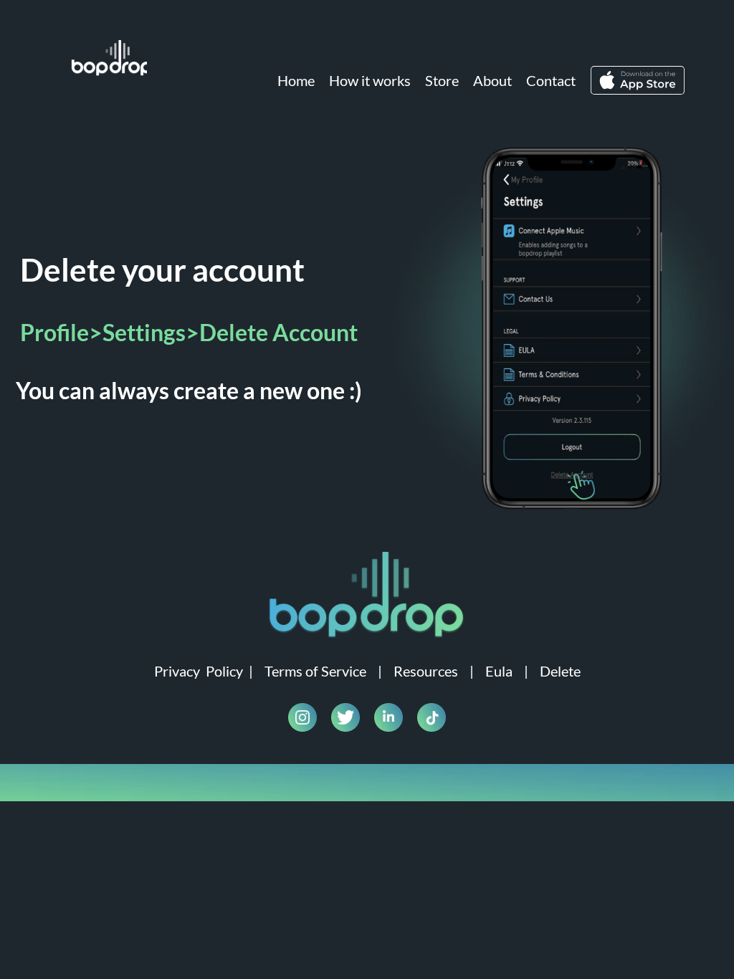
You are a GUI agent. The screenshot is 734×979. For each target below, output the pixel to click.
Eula (499, 670)
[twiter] (345, 717)
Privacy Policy (198, 670)
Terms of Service (315, 670)
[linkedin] (388, 717)
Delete (560, 670)
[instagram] (302, 717)
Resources (426, 670)
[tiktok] (431, 717)
